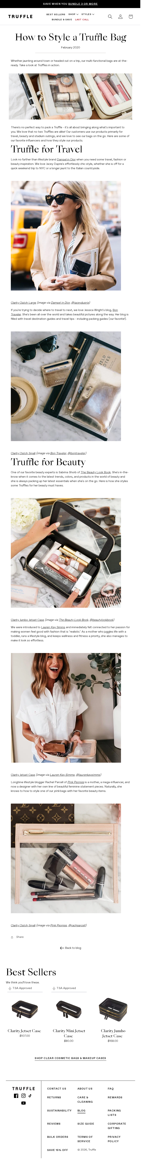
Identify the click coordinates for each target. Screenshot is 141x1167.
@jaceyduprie (79, 301)
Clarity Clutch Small (22, 452)
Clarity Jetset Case (22, 774)
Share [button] (18, 936)
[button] (107, 16)
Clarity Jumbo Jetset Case (26, 619)
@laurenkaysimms (87, 774)
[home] (20, 16)
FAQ (109, 1086)
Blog (81, 1108)
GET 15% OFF (41, 4)
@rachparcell (75, 924)
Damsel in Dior (65, 158)
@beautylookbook (100, 619)
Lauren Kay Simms (52, 626)
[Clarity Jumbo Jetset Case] (69, 552)
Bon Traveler (57, 452)
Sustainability (59, 1108)
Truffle (91, 1148)
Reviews (54, 1122)
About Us (84, 1086)
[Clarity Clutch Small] (69, 385)
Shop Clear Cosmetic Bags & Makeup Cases (69, 1056)
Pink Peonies (57, 924)
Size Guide (85, 1122)
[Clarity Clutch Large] (69, 234)
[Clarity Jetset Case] (69, 707)
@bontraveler (75, 452)
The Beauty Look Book (94, 471)
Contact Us (56, 1086)
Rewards (113, 1095)
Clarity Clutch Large (22, 301)
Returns (54, 1095)
